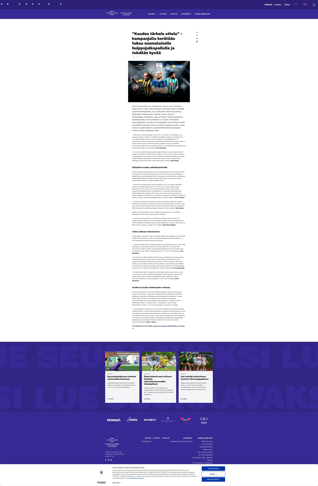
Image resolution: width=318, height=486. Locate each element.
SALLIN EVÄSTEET (213, 468)
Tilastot (174, 14)
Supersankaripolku (206, 447)
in (197, 42)
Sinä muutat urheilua (205, 452)
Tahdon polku (208, 449)
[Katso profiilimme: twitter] (108, 460)
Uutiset (151, 14)
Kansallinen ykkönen (126, 14)
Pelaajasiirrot (146, 441)
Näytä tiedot (115, 482)
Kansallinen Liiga (112, 13)
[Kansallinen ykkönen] (114, 445)
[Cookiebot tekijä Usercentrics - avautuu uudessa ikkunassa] (101, 483)
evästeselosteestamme (137, 478)
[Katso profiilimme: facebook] (106, 460)
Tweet (197, 38)
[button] (110, 399)
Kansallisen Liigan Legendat (203, 457)
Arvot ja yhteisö (207, 444)
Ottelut (163, 14)
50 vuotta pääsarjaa (206, 455)
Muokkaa (212, 474)
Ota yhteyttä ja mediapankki (202, 463)
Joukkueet (185, 14)
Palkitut (210, 460)
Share (197, 35)
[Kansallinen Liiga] (114, 440)
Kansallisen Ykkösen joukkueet (181, 441)
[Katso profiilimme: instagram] (111, 460)
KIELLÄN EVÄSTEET (213, 479)
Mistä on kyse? (207, 441)
